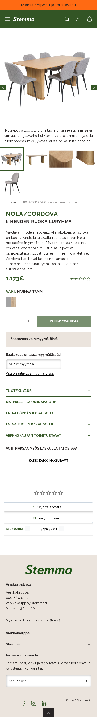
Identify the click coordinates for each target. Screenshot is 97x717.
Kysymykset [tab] (48, 529)
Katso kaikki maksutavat (48, 460)
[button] (7, 19)
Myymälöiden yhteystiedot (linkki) (33, 620)
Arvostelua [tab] (14, 529)
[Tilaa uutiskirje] (86, 681)
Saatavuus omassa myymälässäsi (33, 354)
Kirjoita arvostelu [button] (51, 507)
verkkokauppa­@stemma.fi (26, 603)
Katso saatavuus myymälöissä (30, 373)
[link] (78, 19)
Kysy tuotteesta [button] (51, 518)
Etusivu (11, 202)
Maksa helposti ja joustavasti (48, 5)
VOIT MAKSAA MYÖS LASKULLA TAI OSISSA (41, 448)
